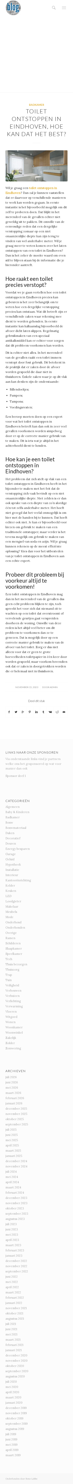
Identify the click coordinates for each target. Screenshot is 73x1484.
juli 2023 (11, 1224)
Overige (11, 933)
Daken (9, 833)
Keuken (10, 891)
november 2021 (16, 1308)
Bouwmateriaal (15, 828)
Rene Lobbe (31, 1478)
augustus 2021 (14, 1318)
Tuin (8, 980)
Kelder (10, 885)
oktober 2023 (14, 1208)
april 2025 (12, 1145)
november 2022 (16, 1266)
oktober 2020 (14, 1366)
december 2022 (16, 1261)
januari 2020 (13, 1402)
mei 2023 (11, 1234)
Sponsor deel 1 (15, 776)
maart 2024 (13, 1187)
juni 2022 (11, 1276)
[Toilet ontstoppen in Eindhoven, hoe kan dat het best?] (36, 165)
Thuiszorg (12, 969)
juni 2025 (11, 1135)
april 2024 (12, 1182)
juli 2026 (11, 1077)
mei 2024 (11, 1177)
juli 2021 (10, 1324)
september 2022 (16, 1271)
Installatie (12, 870)
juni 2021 (11, 1329)
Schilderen (13, 943)
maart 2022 (13, 1292)
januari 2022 (13, 1303)
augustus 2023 (15, 1219)
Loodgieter (13, 901)
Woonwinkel (14, 1032)
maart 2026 (13, 1093)
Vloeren (11, 1011)
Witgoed (11, 1017)
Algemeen (12, 807)
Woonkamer (14, 1027)
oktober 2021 (14, 1313)
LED (8, 896)
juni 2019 (11, 1439)
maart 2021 (12, 1339)
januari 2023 (13, 1255)
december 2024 (16, 1161)
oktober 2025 (14, 1119)
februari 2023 (14, 1250)
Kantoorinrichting (18, 880)
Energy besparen (17, 849)
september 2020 (16, 1371)
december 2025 (16, 1108)
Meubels (11, 912)
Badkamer (36, 104)
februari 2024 (14, 1192)
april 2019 (11, 1450)
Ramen (10, 938)
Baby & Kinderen (17, 812)
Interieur (11, 875)
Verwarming (14, 1006)
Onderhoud (13, 922)
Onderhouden (15, 927)
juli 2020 (11, 1381)
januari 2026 (13, 1103)
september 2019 (16, 1423)
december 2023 (16, 1198)
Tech (8, 959)
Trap (8, 975)
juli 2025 (11, 1129)
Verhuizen (12, 996)
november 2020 (16, 1360)
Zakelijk (10, 1038)
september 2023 (16, 1213)
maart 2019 (13, 1455)
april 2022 (12, 1287)
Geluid (9, 859)
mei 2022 (11, 1282)
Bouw (9, 822)
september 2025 (16, 1124)
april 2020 (12, 1392)
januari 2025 (13, 1156)
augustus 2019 (14, 1429)
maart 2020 (13, 1397)
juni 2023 (11, 1229)
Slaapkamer (13, 948)
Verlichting (13, 1001)
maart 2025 (13, 1150)
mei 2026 (11, 1087)
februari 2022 (14, 1297)
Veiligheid (12, 985)
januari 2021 (13, 1350)
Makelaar (11, 906)
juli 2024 (11, 1171)
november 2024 (16, 1166)
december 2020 (16, 1355)
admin (54, 687)
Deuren (10, 843)
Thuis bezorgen (16, 964)
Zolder (10, 1043)
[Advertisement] (36, 54)
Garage (10, 854)
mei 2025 (11, 1140)
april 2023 (12, 1240)
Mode (9, 917)
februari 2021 (14, 1345)
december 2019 (16, 1408)
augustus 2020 (15, 1376)
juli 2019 (10, 1434)
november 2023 (16, 1203)
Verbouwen (13, 990)
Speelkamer (13, 954)
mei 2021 (11, 1334)
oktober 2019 (14, 1418)
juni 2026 (11, 1082)
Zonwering (13, 1048)
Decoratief (12, 838)
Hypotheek (13, 864)
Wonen (10, 1022)
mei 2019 (11, 1444)
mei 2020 (11, 1387)
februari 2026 (14, 1098)
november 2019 (16, 1413)
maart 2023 (13, 1245)
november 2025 (16, 1114)
